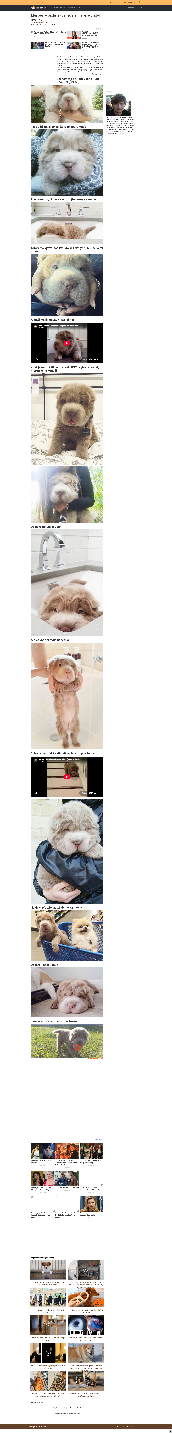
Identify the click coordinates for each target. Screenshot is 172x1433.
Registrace (140, 7)
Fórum (79, 7)
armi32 (37, 24)
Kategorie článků (59, 7)
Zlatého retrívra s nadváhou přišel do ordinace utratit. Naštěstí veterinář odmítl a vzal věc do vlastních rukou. (86, 1368)
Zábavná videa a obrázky (39, 22)
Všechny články (35, 2)
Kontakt (43, 2)
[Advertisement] (43, 69)
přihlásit (78, 1408)
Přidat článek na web (129, 2)
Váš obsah (71, 7)
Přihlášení (131, 7)
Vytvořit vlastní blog (115, 2)
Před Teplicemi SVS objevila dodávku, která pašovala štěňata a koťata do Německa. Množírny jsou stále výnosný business (86, 1284)
